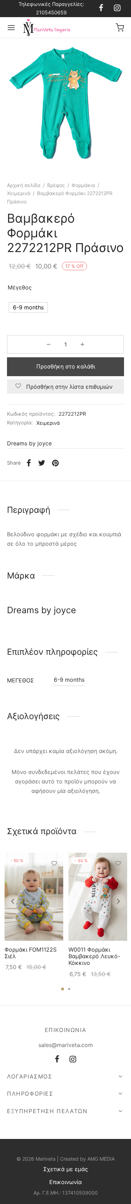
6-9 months (69, 679)
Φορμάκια (83, 185)
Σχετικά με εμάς (65, 1169)
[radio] (28, 307)
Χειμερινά (18, 193)
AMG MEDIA (101, 1159)
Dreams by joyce (29, 443)
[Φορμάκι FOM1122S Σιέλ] (34, 897)
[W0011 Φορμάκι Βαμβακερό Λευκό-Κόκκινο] (97, 897)
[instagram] (117, 8)
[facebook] (101, 8)
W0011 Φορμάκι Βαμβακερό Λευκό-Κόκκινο (94, 956)
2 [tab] (69, 989)
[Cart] (120, 27)
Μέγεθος (20, 287)
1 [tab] (62, 989)
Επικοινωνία (65, 1181)
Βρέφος (56, 185)
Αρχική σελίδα (24, 185)
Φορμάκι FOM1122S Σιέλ (31, 953)
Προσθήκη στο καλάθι (65, 366)
